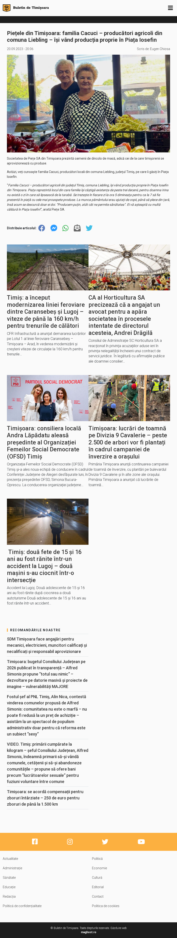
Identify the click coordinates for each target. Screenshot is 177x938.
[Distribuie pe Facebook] (41, 228)
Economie (99, 868)
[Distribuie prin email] (77, 228)
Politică (97, 859)
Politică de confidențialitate (22, 906)
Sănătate (9, 877)
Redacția (9, 896)
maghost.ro (88, 932)
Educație (9, 887)
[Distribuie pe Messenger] (53, 228)
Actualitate (10, 859)
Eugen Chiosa (160, 49)
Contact (97, 896)
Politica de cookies (105, 906)
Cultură (97, 877)
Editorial (98, 887)
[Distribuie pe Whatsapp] (65, 228)
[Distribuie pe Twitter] (89, 228)
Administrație (12, 868)
